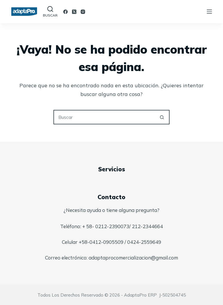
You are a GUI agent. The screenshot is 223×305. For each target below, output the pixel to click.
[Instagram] (83, 12)
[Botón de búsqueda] (161, 117)
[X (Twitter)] (74, 12)
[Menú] (209, 11)
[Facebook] (65, 12)
